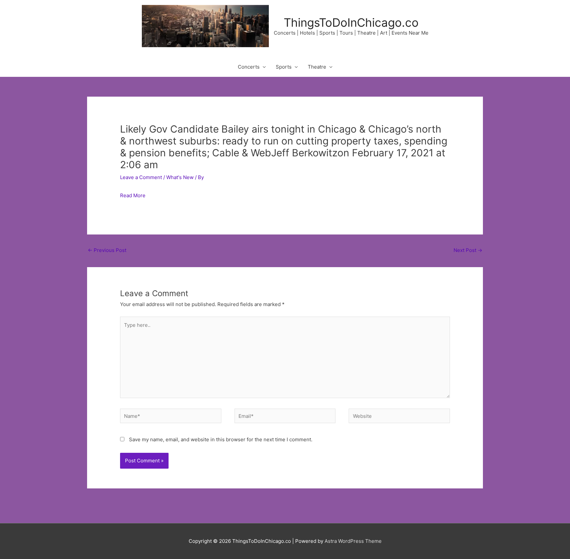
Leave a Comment (141, 177)
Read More (132, 195)
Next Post (468, 250)
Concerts (249, 67)
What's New (180, 177)
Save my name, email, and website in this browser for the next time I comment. (220, 439)
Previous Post (107, 250)
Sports (284, 67)
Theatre (317, 67)
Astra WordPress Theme (353, 541)
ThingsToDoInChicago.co (351, 22)
